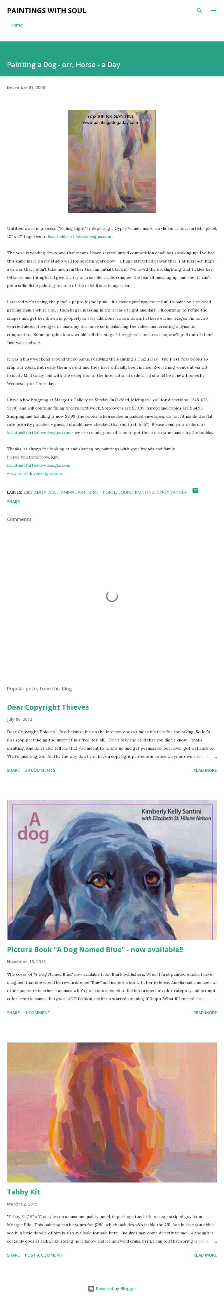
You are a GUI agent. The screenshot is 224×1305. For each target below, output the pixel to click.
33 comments (40, 770)
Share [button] (13, 501)
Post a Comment (44, 1255)
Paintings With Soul (46, 10)
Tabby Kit (23, 1191)
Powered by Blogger (115, 1288)
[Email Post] (195, 492)
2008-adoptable (41, 492)
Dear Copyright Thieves (48, 707)
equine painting (136, 492)
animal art (73, 492)
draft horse (102, 492)
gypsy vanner (172, 492)
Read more (205, 770)
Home (16, 25)
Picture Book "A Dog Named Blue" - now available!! (95, 949)
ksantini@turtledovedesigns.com (79, 236)
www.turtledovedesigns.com (34, 473)
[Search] (199, 10)
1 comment (37, 1012)
